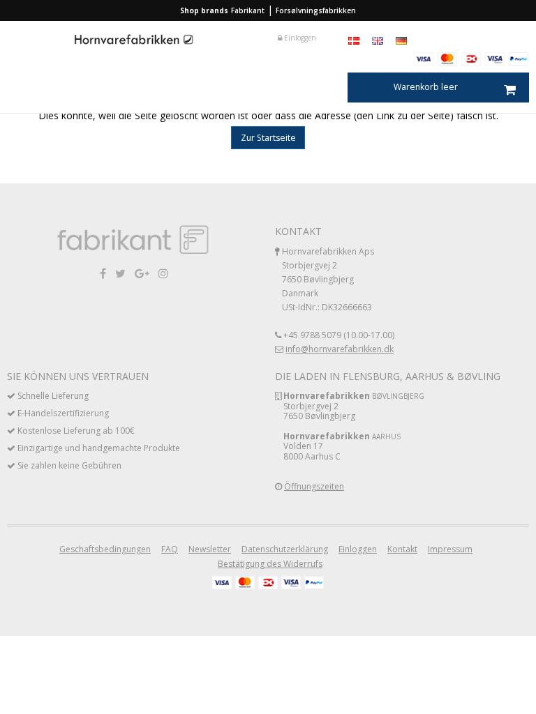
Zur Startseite (268, 138)
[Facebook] (103, 273)
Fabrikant (248, 10)
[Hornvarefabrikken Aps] (134, 40)
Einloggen (299, 38)
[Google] (142, 273)
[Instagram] (163, 273)
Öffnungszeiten (314, 486)
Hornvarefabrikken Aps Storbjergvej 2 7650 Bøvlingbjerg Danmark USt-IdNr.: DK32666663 (328, 279)
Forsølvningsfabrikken (316, 10)
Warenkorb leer (426, 87)
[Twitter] (120, 273)
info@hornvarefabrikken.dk (339, 349)
